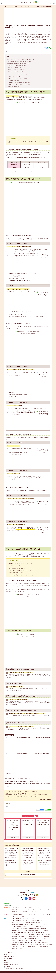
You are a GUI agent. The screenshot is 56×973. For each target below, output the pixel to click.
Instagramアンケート (28, 926)
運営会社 (6, 962)
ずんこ (26, 911)
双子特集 (37, 928)
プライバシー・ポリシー (9, 956)
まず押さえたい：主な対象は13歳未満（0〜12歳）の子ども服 (19, 61)
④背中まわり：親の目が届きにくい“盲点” (15, 71)
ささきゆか (37, 908)
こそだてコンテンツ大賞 (35, 922)
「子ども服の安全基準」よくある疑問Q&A (16, 76)
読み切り (23, 916)
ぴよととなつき (15, 908)
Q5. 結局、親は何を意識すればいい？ (15, 86)
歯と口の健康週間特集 (36, 944)
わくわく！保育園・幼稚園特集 (19, 932)
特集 (5, 918)
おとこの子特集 (37, 934)
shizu (49, 910)
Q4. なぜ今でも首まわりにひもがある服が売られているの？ (19, 84)
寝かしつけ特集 (45, 934)
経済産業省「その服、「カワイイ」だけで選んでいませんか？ (16, 781)
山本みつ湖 (14, 911)
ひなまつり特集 (38, 920)
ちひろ (45, 910)
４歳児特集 (21, 946)
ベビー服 (8, 51)
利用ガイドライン (8, 958)
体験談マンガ (7, 907)
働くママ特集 (15, 944)
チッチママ (43, 908)
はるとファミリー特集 (36, 940)
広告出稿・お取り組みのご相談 (11, 964)
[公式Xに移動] (22, 898)
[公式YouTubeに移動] (34, 898)
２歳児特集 (45, 946)
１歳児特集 (14, 948)
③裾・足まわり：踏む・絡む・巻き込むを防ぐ (16, 69)
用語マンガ (6, 914)
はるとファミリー (36, 914)
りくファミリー (15, 916)
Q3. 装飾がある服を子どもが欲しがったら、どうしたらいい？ (19, 82)
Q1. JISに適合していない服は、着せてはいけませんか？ (18, 78)
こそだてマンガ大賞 (17, 926)
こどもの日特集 (43, 930)
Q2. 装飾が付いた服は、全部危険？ (14, 80)
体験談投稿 (6, 903)
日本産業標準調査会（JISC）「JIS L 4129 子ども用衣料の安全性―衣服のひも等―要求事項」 (22, 783)
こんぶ (40, 910)
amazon (13, 837)
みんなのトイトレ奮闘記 (18, 942)
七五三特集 (28, 936)
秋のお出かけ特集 (47, 944)
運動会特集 (14, 938)
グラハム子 (14, 910)
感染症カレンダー (42, 924)
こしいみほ (21, 911)
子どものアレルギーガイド (34, 932)
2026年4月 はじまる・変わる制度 (20, 922)
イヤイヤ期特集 (15, 930)
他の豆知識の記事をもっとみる (28, 874)
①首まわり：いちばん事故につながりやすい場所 (17, 65)
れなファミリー (27, 914)
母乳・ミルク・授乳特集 (26, 934)
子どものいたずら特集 (37, 936)
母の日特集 (36, 930)
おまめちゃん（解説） (17, 914)
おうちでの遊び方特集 (30, 946)
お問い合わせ (7, 966)
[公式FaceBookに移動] (26, 898)
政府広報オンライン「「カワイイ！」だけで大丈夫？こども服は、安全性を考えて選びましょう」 (23, 785)
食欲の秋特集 (44, 942)
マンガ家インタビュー (39, 926)
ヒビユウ (27, 910)
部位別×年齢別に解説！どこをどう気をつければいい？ (18, 63)
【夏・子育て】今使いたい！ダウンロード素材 (23, 918)
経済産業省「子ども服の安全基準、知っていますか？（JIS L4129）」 (18, 780)
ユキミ (22, 908)
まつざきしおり (34, 910)
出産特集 (43, 928)
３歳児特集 (39, 946)
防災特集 (43, 932)
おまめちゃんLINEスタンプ (31, 924)
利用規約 (6, 954)
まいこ (26, 908)
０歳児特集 (21, 948)
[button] (26, 871)
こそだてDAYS (4, 6)
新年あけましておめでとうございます (21, 940)
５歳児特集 (14, 946)
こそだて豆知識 (12, 6)
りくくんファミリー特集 (26, 930)
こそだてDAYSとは (8, 952)
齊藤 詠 (31, 908)
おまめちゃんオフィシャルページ (20, 928)
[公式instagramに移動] (30, 898)
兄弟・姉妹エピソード (25, 944)
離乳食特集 (31, 928)
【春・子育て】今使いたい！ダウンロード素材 (23, 920)
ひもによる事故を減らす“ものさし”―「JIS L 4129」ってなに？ (20, 59)
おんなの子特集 (15, 934)
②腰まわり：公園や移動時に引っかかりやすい (16, 67)
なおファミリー (45, 914)
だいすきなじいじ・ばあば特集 (26, 938)
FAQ (5, 960)
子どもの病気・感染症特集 (18, 936)
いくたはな (21, 910)
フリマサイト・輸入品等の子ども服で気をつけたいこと (19, 74)
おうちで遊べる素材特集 (18, 924)
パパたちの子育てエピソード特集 (32, 942)
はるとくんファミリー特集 (40, 938)
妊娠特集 (46, 936)
